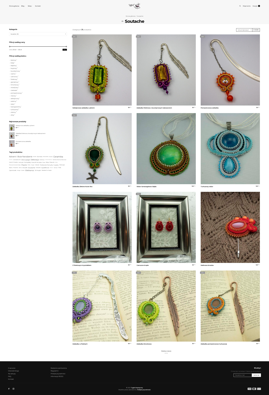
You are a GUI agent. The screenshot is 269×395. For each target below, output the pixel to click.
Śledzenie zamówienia (59, 368)
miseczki (52, 162)
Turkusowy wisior (207, 186)
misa (47, 162)
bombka (39, 156)
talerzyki (55, 167)
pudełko (56, 165)
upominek (12, 170)
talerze (51, 167)
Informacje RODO (57, 376)
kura (43, 162)
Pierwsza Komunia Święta (15, 164)
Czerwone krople (143, 265)
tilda (59, 167)
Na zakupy (12, 374)
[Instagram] (13, 389)
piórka (29, 164)
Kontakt (11, 379)
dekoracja (35, 160)
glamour (42, 159)
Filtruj (64, 49)
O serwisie (11, 368)
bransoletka (46, 156)
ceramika (58, 156)
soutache (31, 167)
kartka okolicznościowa (59, 159)
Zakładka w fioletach (80, 344)
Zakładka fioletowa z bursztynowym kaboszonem (154, 108)
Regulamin (55, 371)
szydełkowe (45, 167)
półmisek (62, 165)
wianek (22, 170)
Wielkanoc (29, 170)
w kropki (38, 170)
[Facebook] (9, 389)
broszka (51, 156)
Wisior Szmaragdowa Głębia (146, 186)
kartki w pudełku (13, 162)
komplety (27, 162)
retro (10, 167)
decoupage (25, 160)
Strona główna (130, 16)
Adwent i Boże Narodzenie (20, 157)
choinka (10, 159)
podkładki (37, 164)
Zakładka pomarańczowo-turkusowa (214, 344)
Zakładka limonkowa (144, 344)
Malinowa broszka (207, 265)
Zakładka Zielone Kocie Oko (82, 186)
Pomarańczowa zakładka (210, 108)
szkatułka (38, 167)
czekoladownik (17, 159)
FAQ (9, 376)
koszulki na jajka (36, 162)
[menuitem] (15, 6)
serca (20, 167)
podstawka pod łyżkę (46, 165)
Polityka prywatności (58, 374)
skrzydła (24, 167)
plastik (32, 164)
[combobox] (38, 34)
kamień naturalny (48, 159)
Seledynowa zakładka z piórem (84, 108)
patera (56, 162)
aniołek (34, 156)
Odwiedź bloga (13, 371)
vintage (18, 170)
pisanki (24, 165)
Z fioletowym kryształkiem (82, 265)
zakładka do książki (46, 170)
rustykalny (15, 167)
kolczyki (21, 162)
